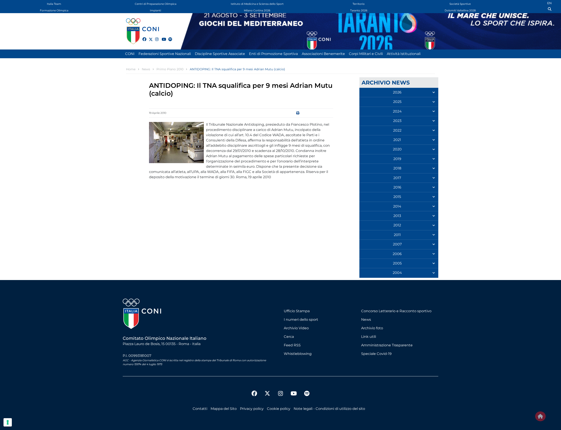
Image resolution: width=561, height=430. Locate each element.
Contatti (200, 409)
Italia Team (54, 3)
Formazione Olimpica (54, 10)
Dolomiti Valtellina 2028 (460, 10)
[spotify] (168, 37)
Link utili (368, 337)
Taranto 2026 (358, 10)
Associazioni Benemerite (323, 54)
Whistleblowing (298, 354)
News (366, 319)
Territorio (359, 3)
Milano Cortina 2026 (257, 10)
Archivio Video (296, 328)
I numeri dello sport (301, 319)
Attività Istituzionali (404, 54)
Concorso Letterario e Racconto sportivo (396, 311)
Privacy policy (252, 409)
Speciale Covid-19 (376, 354)
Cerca (289, 337)
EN (549, 3)
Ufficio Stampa (297, 311)
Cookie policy (278, 409)
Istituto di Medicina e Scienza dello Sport (257, 3)
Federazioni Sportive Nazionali (164, 54)
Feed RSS (292, 345)
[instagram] (155, 37)
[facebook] (142, 37)
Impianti (155, 10)
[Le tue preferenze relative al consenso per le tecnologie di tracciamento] (8, 422)
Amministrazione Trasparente (387, 345)
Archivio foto (372, 328)
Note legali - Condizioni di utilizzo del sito (329, 409)
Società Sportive (460, 3)
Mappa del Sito (224, 409)
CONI (130, 54)
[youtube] (162, 37)
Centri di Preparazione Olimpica (155, 3)
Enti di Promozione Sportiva (273, 54)
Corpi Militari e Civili (366, 54)
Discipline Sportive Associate (220, 54)
